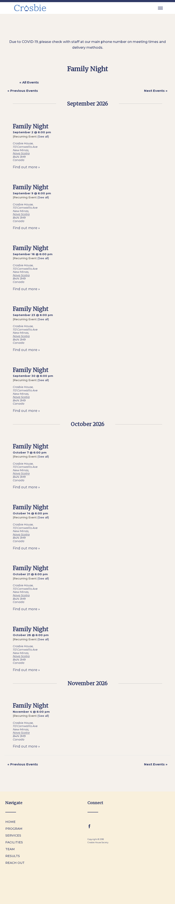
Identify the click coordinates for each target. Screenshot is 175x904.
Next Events (156, 91)
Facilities (14, 842)
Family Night (30, 126)
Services (13, 835)
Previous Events (22, 91)
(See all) (43, 136)
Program (13, 829)
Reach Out (15, 863)
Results (12, 856)
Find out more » (26, 167)
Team (10, 849)
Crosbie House (23, 143)
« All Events (29, 82)
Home (10, 822)
